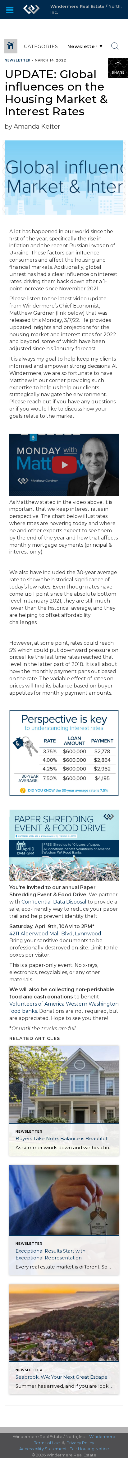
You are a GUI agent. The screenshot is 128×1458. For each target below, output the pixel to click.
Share (118, 73)
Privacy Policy (80, 1442)
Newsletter (18, 60)
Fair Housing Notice (89, 1448)
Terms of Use (47, 1442)
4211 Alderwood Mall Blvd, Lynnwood (55, 934)
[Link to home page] (31, 9)
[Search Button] (115, 46)
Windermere (102, 1436)
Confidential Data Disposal (53, 902)
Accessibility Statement (43, 1448)
